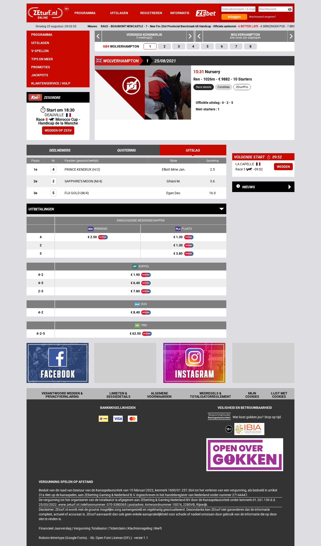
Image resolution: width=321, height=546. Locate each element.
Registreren (151, 13)
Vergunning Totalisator (91, 528)
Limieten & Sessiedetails (118, 394)
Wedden (283, 167)
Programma (84, 13)
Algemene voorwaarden (159, 394)
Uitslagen (119, 13)
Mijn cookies (252, 394)
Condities (224, 87)
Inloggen (234, 17)
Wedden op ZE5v (58, 130)
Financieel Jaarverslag (55, 528)
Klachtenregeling (140, 528)
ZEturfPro (242, 87)
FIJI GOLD (72, 193)
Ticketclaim (117, 528)
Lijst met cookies (279, 394)
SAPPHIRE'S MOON (79, 181)
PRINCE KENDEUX (78, 169)
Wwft (158, 528)
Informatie (179, 13)
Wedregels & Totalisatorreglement (210, 394)
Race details (203, 87)
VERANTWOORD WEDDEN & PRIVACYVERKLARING (62, 394)
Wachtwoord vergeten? (262, 16)
